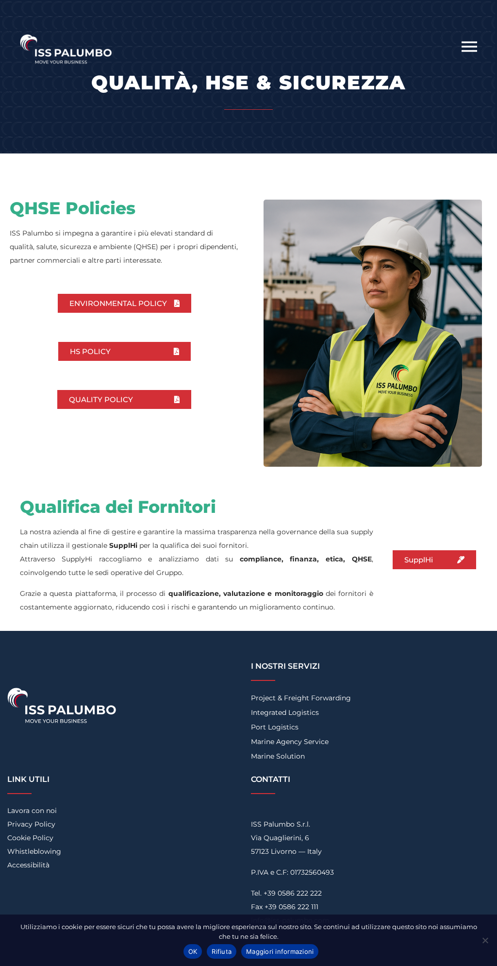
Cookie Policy (30, 837)
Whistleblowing (34, 851)
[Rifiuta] (485, 940)
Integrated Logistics (285, 712)
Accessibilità (28, 865)
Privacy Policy (31, 824)
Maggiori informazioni (280, 951)
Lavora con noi (32, 810)
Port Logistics (274, 727)
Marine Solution (278, 756)
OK (193, 951)
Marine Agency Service (290, 741)
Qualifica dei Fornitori (118, 506)
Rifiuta (222, 951)
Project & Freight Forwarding (301, 698)
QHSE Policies (72, 208)
